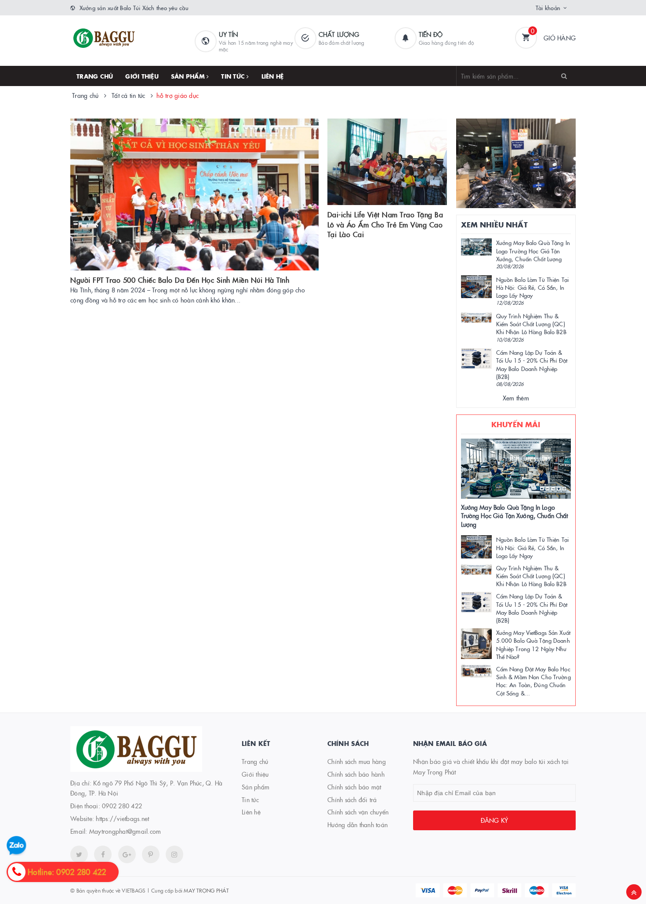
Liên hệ (272, 76)
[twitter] (79, 854)
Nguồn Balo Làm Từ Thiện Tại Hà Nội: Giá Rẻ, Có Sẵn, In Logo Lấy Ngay (532, 287)
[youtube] (151, 854)
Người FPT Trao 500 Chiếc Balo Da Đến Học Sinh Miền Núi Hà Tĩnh (179, 280)
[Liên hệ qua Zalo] (16, 846)
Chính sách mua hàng (356, 761)
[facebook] (103, 854)
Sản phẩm (189, 76)
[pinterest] (174, 854)
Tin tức (234, 76)
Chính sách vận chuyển (357, 811)
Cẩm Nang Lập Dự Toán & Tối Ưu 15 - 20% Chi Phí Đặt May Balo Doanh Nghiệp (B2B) (532, 364)
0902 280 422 (122, 805)
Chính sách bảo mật (354, 786)
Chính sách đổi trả (352, 799)
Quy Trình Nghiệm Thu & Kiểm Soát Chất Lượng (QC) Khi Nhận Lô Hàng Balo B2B (531, 323)
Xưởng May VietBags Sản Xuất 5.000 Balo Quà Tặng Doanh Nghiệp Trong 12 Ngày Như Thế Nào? (533, 644)
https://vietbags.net (122, 818)
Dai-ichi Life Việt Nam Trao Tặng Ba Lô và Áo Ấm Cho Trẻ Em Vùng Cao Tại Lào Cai (385, 224)
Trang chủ (94, 76)
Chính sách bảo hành (356, 774)
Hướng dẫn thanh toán (357, 824)
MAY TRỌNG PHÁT (206, 890)
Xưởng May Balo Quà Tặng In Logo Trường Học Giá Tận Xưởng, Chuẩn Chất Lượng (533, 250)
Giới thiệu (142, 76)
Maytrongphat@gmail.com (125, 831)
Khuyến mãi (516, 424)
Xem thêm (516, 397)
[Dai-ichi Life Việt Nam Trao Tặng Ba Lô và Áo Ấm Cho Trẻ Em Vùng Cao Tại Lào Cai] (387, 162)
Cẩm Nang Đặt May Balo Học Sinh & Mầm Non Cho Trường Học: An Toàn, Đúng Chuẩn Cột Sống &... (533, 681)
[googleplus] (127, 854)
